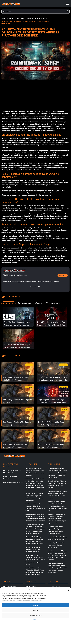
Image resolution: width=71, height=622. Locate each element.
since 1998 (62, 275)
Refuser (35, 610)
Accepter (35, 605)
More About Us (35, 287)
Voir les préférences (35, 615)
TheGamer (61, 128)
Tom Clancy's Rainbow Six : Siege (27, 18)
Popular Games (31, 586)
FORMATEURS (26, 303)
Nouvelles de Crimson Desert (13, 482)
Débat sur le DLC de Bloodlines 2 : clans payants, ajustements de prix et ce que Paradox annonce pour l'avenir (35, 559)
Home (3, 18)
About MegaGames (9, 586)
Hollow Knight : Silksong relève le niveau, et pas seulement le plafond (33, 549)
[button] (68, 590)
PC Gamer (47, 153)
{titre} (34, 619)
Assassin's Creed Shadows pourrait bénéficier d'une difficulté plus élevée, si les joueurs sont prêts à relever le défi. (57, 506)
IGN (54, 153)
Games (11, 18)
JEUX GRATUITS (54, 303)
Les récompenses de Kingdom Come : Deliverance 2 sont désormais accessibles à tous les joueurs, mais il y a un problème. (57, 555)
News (43, 18)
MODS (39, 303)
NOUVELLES (10, 303)
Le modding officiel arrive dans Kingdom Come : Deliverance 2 (56, 545)
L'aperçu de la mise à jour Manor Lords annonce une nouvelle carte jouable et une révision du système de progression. (57, 567)
